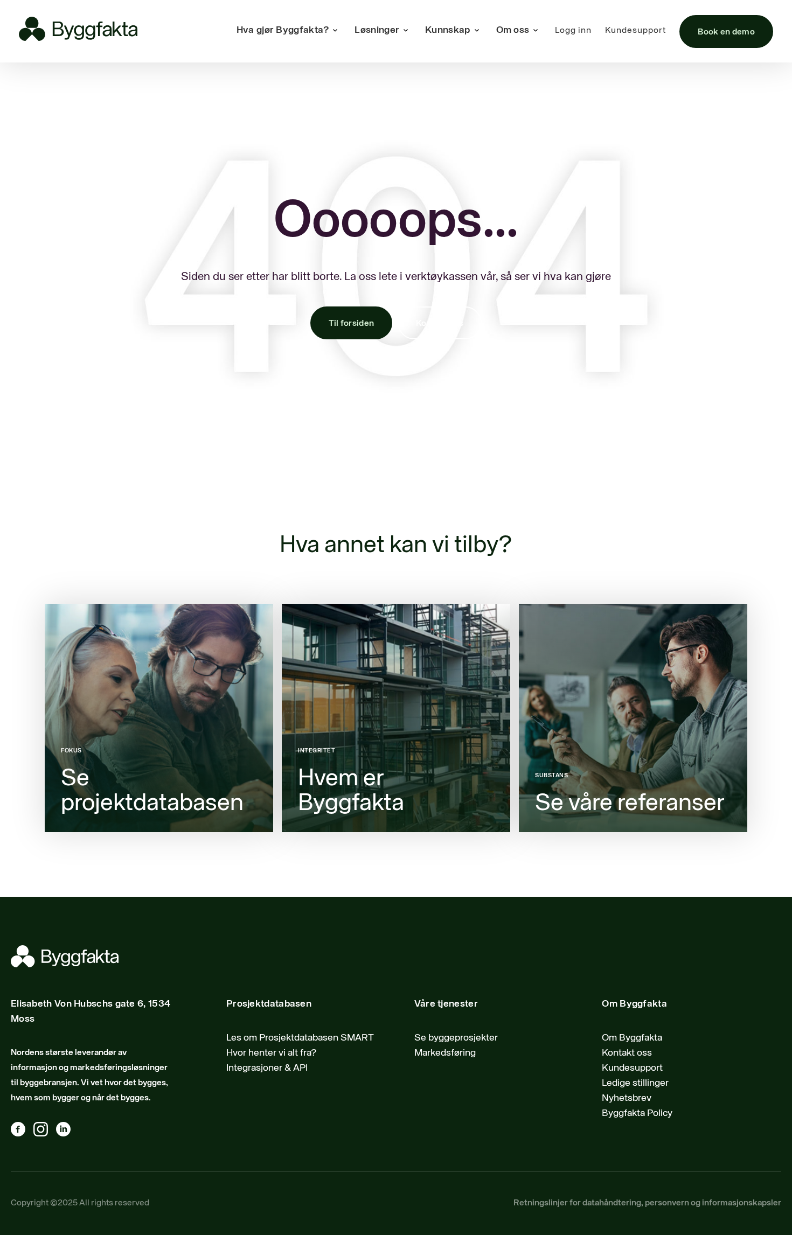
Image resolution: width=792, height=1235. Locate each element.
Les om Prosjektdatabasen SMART (300, 1038)
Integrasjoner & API (267, 1068)
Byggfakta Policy (637, 1113)
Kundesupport (635, 30)
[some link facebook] (22, 1131)
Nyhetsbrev (626, 1098)
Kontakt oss (439, 323)
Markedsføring (445, 1053)
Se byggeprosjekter (456, 1038)
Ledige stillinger (635, 1083)
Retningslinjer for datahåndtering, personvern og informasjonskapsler (647, 1203)
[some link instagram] (44, 1131)
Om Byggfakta (632, 1038)
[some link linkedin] (67, 1131)
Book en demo (726, 32)
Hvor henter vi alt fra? (271, 1053)
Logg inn (573, 30)
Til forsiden (351, 323)
